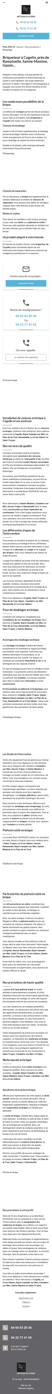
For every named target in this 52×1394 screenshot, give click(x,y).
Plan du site (26, 1385)
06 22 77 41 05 (26, 28)
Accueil (20, 47)
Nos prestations (32, 47)
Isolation (26, 1306)
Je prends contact (26, 36)
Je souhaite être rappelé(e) (26, 357)
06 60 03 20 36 (26, 22)
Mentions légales (26, 1388)
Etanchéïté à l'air (26, 1298)
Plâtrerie (26, 1302)
